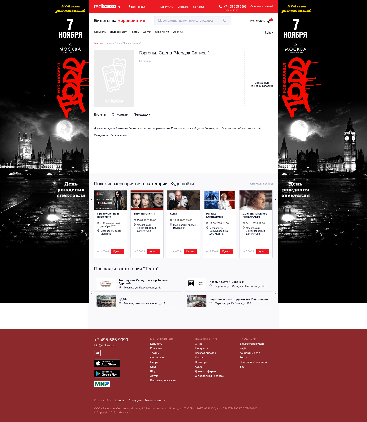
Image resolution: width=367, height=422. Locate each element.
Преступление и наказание (108, 215)
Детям (154, 375)
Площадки (135, 400)
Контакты (198, 6)
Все (242, 366)
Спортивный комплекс (254, 362)
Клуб (243, 348)
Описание (120, 114)
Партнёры (201, 362)
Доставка (183, 6)
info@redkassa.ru (104, 345)
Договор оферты (205, 371)
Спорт (154, 362)
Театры (154, 352)
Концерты (156, 343)
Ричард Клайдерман (214, 215)
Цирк (153, 366)
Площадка (141, 114)
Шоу (153, 371)
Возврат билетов (205, 352)
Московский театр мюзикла (111, 232)
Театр (243, 357)
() (262, 84)
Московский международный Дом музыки (146, 228)
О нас (198, 343)
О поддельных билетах (209, 375)
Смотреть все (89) (261, 183)
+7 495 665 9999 (235, 6)
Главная (98, 43)
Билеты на (119, 20)
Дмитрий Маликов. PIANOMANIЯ (255, 215)
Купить (117, 251)
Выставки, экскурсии (163, 380)
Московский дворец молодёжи (184, 226)
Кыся (173, 213)
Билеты (100, 114)
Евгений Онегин (144, 213)
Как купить (166, 6)
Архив (198, 366)
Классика (156, 348)
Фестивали (157, 357)
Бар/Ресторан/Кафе (252, 343)
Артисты (120, 400)
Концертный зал (250, 352)
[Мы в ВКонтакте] (97, 353)
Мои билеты (257, 20)
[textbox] (192, 20)
